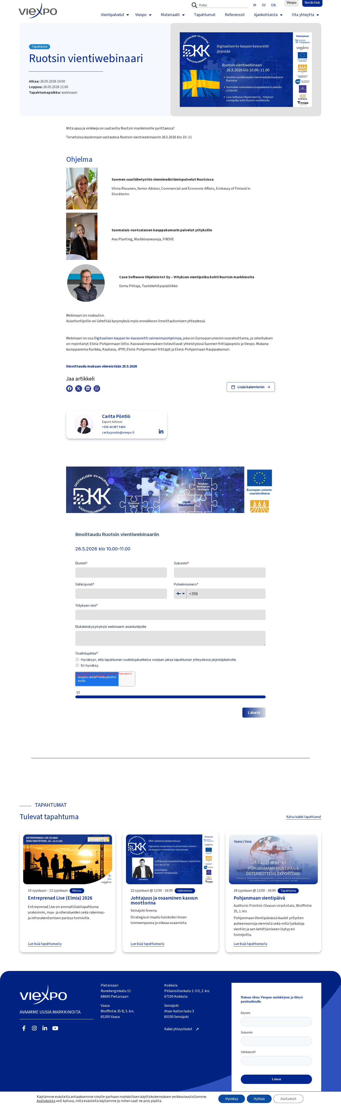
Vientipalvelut (112, 15)
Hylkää (259, 1098)
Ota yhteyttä (303, 15)
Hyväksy (231, 1098)
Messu (76, 890)
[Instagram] (34, 1028)
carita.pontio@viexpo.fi (118, 432)
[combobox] (220, 5)
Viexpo (141, 15)
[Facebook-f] (24, 1028)
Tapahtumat (205, 15)
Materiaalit (170, 15)
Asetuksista (46, 1101)
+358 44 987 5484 (113, 427)
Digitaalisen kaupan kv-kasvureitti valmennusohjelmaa (137, 338)
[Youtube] (55, 1028)
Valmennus (184, 890)
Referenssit (235, 15)
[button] (69, 388)
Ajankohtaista (266, 15)
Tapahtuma (39, 46)
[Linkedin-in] (45, 1028)
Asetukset (288, 1098)
